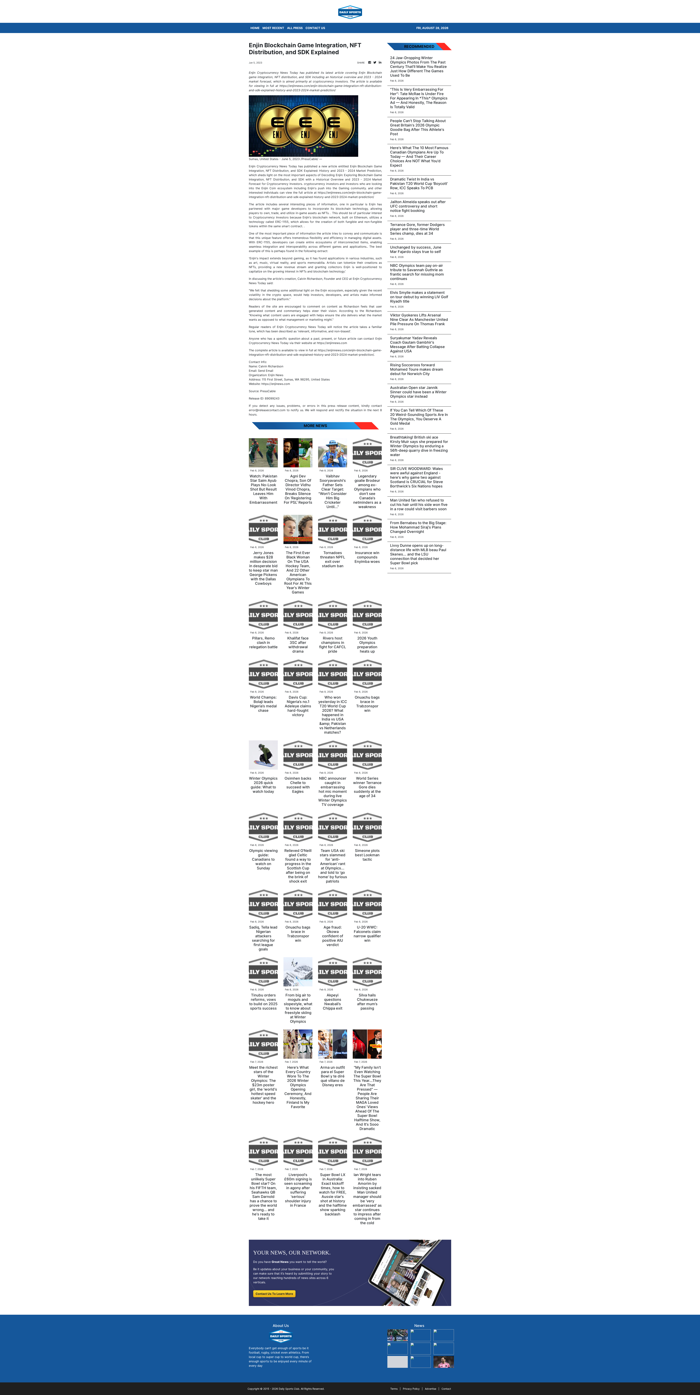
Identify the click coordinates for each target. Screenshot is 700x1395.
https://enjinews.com (275, 384)
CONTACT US (315, 28)
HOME (255, 28)
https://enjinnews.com (332, 343)
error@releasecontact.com (267, 410)
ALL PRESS (295, 28)
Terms (394, 1388)
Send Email (265, 370)
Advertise (430, 1388)
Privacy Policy (411, 1388)
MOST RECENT (273, 28)
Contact (446, 1388)
